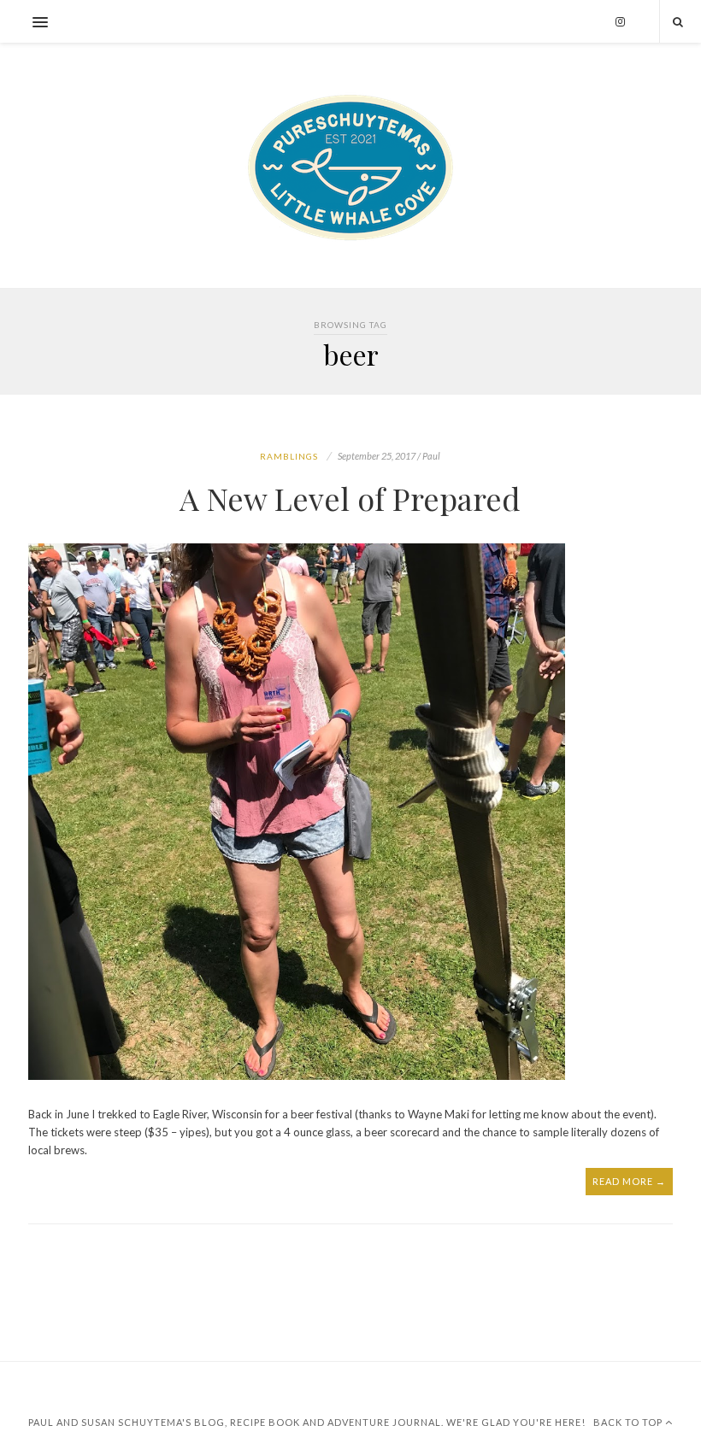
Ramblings (289, 456)
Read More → (629, 1181)
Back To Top (629, 1422)
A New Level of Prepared (350, 498)
